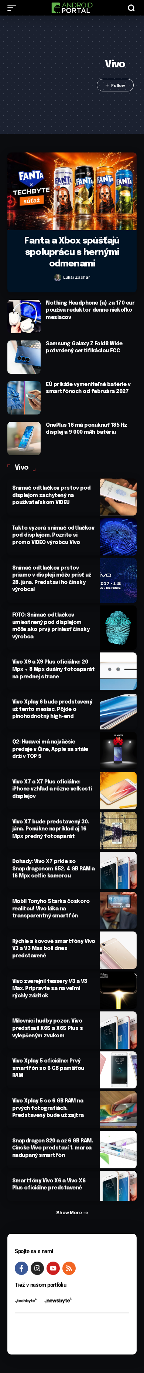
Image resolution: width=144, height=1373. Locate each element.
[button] (13, 8)
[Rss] (69, 1268)
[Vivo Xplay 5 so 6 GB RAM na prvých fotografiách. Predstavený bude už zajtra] (118, 1109)
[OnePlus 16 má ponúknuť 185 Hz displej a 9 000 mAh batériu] (24, 438)
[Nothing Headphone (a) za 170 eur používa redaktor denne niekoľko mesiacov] (24, 316)
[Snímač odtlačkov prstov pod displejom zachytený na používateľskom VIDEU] (118, 497)
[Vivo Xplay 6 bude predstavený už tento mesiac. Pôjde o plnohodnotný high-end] (118, 711)
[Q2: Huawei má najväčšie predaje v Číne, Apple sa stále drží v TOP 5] (118, 750)
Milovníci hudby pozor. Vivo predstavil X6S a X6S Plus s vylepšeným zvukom (47, 1028)
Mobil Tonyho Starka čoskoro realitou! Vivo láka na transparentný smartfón (51, 909)
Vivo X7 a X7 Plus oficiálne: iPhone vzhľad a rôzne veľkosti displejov (52, 789)
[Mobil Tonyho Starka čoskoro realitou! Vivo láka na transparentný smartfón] (118, 910)
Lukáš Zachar (76, 277)
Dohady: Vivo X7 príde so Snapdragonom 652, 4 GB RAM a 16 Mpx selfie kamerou (53, 869)
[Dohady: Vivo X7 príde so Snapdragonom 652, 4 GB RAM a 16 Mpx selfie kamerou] (118, 870)
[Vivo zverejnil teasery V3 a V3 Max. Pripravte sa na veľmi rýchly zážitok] (118, 990)
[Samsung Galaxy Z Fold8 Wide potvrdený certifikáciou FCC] (24, 357)
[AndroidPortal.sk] (72, 7)
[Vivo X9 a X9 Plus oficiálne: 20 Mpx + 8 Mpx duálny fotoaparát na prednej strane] (118, 671)
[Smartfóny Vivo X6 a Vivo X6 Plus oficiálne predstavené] (118, 1186)
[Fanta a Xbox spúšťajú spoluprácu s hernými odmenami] (72, 191)
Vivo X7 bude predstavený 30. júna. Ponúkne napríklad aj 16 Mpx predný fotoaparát (50, 829)
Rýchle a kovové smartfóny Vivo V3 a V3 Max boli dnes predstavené (53, 949)
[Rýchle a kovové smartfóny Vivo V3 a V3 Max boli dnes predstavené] (118, 950)
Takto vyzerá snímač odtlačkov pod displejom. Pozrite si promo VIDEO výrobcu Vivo (53, 535)
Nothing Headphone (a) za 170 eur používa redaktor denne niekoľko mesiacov (90, 310)
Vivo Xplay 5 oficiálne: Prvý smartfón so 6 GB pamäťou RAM (48, 1068)
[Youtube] (53, 1268)
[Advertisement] (50, 75)
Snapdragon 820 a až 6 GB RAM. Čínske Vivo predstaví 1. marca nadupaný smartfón (52, 1148)
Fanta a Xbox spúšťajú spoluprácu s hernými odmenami (71, 252)
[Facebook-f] (21, 1268)
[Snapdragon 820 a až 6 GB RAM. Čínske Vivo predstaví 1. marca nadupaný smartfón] (118, 1149)
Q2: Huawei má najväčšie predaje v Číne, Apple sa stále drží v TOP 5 (50, 749)
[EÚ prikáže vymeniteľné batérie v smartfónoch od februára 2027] (24, 397)
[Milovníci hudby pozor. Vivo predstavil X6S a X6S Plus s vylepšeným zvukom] (118, 1030)
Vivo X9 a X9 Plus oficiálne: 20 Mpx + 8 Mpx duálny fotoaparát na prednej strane (53, 669)
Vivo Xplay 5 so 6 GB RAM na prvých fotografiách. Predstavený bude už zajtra (48, 1108)
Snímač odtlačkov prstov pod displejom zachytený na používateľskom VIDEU (51, 495)
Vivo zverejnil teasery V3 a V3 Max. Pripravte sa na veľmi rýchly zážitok (49, 988)
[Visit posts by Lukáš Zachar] (57, 277)
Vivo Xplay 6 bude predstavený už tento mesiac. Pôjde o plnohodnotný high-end (52, 709)
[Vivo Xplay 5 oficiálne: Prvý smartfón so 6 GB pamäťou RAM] (118, 1070)
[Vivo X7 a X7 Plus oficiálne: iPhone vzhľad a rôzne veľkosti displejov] (118, 790)
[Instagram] (37, 1268)
